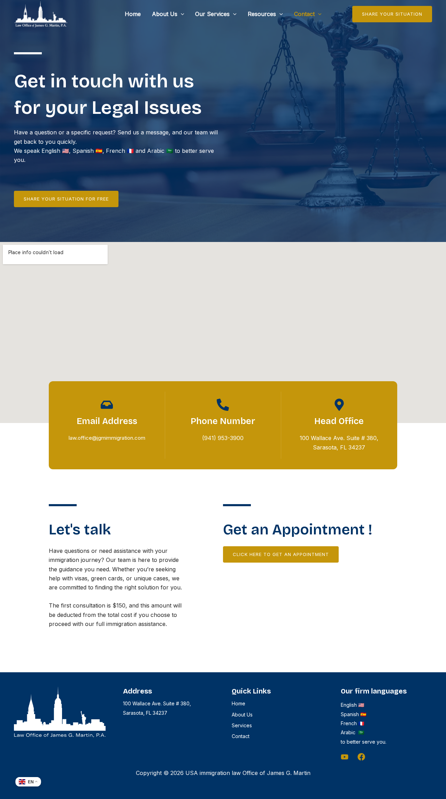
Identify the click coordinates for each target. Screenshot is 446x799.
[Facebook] (361, 757)
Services (242, 725)
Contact (304, 13)
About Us (164, 13)
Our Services (212, 13)
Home (133, 13)
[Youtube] (344, 757)
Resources (262, 13)
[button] (180, 14)
